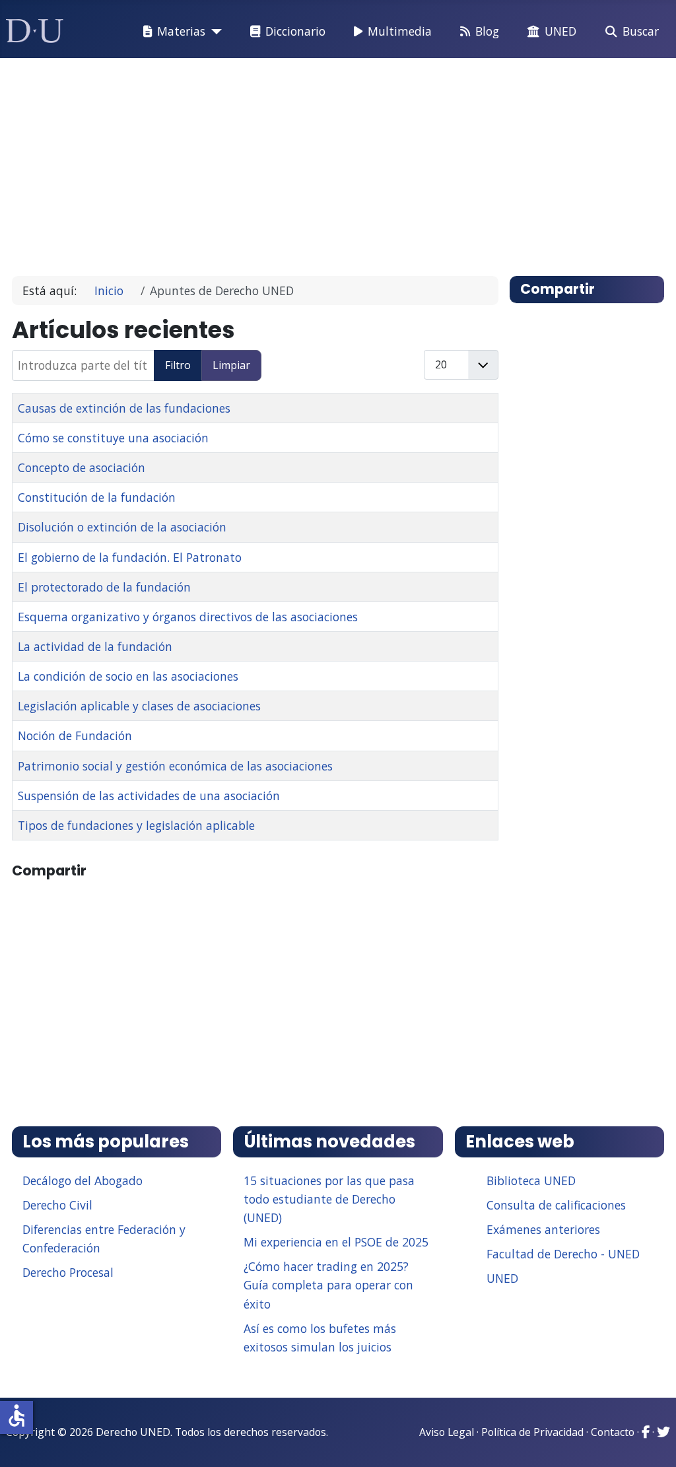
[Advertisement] (338, 161)
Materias (181, 31)
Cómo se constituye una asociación (113, 438)
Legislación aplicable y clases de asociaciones (139, 706)
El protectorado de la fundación (104, 587)
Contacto (612, 1432)
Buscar (641, 31)
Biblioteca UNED (531, 1180)
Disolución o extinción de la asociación (122, 527)
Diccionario (295, 31)
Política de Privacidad (532, 1432)
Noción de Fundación (75, 735)
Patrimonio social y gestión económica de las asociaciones (175, 766)
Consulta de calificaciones (556, 1205)
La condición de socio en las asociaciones (128, 676)
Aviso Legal (446, 1432)
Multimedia (400, 31)
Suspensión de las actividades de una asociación (149, 795)
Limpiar (231, 365)
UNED (560, 31)
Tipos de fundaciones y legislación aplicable (136, 825)
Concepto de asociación (81, 467)
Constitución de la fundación (97, 497)
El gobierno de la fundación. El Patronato (130, 557)
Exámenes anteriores (543, 1229)
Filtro (178, 365)
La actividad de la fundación (95, 646)
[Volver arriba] (651, 1440)
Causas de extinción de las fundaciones (124, 408)
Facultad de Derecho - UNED (563, 1254)
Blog (487, 31)
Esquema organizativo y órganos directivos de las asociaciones (188, 617)
